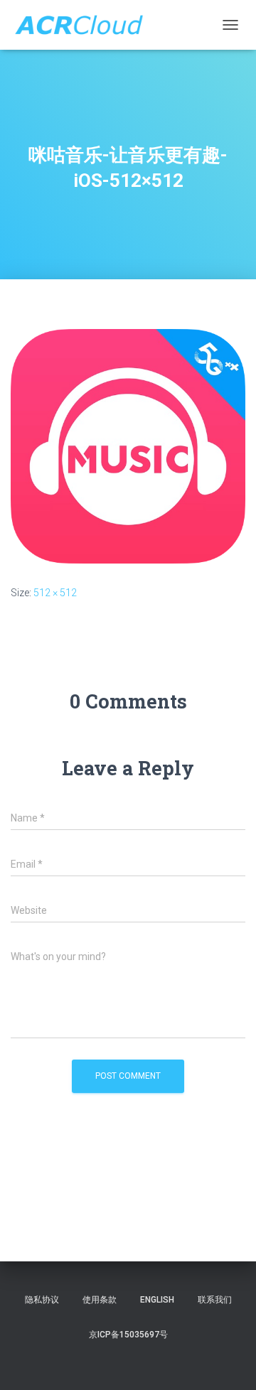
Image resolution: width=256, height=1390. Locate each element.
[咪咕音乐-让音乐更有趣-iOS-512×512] (128, 445)
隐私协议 (42, 1300)
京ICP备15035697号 (128, 1335)
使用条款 (99, 1300)
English (157, 1300)
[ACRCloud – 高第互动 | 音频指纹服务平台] (84, 25)
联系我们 (215, 1300)
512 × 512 (55, 592)
